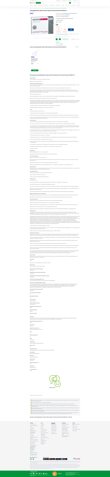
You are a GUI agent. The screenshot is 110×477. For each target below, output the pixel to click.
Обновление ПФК (33, 61)
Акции (31, 5)
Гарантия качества (43, 436)
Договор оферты (32, 442)
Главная (31, 8)
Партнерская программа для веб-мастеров (65, 436)
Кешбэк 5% (39, 5)
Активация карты (54, 426)
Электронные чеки (54, 433)
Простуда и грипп (52, 5)
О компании (42, 424)
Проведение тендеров (65, 424)
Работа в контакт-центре (76, 429)
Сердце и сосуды (58, 5)
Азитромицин (67, 14)
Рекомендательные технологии (44, 441)
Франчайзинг (64, 425)
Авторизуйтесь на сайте (33, 395)
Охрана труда (75, 430)
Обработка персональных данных (33, 452)
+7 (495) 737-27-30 (33, 471)
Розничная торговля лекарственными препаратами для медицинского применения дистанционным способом (33, 448)
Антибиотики (42, 8)
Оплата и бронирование (33, 425)
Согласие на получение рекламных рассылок (33, 454)
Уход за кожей (67, 5)
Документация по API (65, 432)
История (42, 425)
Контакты (42, 428)
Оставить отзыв (43, 431)
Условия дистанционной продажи (33, 438)
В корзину (34, 70)
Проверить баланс (54, 429)
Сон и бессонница (73, 5)
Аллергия (63, 5)
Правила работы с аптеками (43, 443)
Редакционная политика (44, 432)
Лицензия (31, 434)
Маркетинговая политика (34, 439)
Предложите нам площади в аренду (64, 429)
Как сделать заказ (32, 424)
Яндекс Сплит (79, 5)
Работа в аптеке (75, 426)
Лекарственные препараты (36, 8)
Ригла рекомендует (45, 5)
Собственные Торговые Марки (65, 434)
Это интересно (32, 428)
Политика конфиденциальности (33, 430)
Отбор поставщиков (65, 430)
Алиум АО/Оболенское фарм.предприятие (69, 13)
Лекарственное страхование (43, 434)
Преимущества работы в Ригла (76, 424)
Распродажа (35, 5)
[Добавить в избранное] (71, 39)
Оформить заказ (65, 39)
